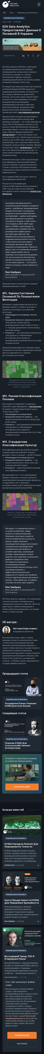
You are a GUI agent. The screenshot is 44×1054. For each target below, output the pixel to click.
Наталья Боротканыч (25, 628)
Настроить (22, 1044)
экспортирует (8, 135)
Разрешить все (22, 1035)
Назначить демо (22, 787)
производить (26, 147)
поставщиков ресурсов (29, 112)
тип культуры (35, 406)
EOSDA (10, 4)
